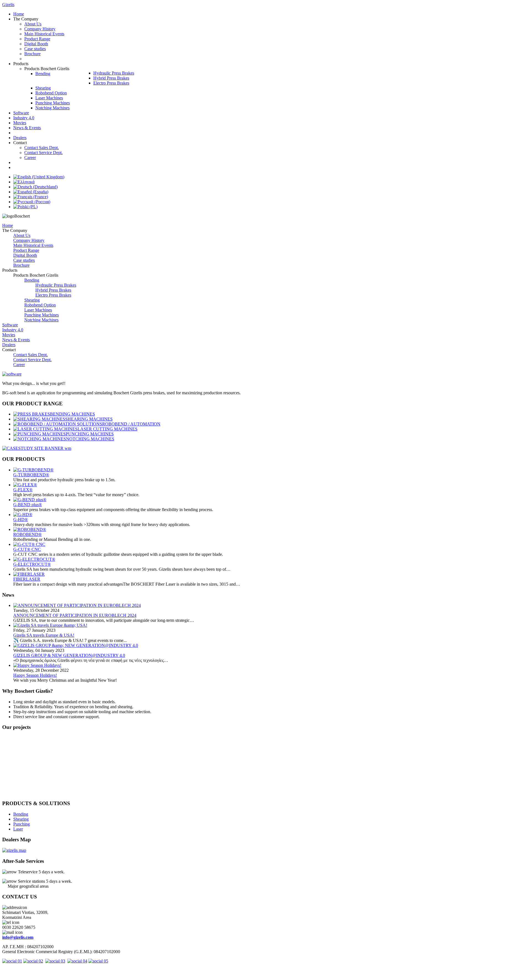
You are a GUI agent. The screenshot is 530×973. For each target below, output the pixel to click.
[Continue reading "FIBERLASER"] (29, 574)
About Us (21, 235)
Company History (28, 240)
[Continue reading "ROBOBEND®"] (29, 529)
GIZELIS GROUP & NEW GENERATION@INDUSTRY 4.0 (69, 655)
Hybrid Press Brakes (53, 290)
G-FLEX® (23, 489)
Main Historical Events (33, 245)
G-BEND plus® (27, 504)
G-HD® (20, 519)
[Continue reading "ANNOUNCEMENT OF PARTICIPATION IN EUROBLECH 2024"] (77, 605)
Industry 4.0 (12, 329)
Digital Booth (25, 255)
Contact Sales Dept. (30, 354)
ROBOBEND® (27, 534)
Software (10, 324)
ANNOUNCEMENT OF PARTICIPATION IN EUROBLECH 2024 (74, 615)
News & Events (16, 339)
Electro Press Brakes (53, 295)
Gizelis (8, 4)
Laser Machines (38, 310)
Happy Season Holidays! (35, 675)
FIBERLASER (26, 579)
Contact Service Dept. (32, 359)
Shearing (32, 300)
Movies (8, 334)
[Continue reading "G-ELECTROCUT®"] (34, 559)
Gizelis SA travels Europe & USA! (43, 635)
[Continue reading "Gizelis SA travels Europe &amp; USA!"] (50, 625)
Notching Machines (41, 320)
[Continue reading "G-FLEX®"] (25, 484)
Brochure (21, 265)
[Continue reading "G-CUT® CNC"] (29, 544)
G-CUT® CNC (27, 549)
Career (19, 364)
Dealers (8, 344)
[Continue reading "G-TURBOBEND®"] (33, 469)
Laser (18, 829)
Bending (31, 280)
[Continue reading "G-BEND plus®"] (29, 499)
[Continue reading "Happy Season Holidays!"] (37, 665)
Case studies (24, 260)
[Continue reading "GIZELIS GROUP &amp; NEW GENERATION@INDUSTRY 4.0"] (75, 645)
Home (7, 225)
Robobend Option (40, 305)
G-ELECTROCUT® (32, 564)
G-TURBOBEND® (31, 474)
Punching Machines (41, 315)
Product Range (26, 250)
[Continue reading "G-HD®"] (22, 514)
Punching (21, 824)
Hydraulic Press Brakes (55, 285)
